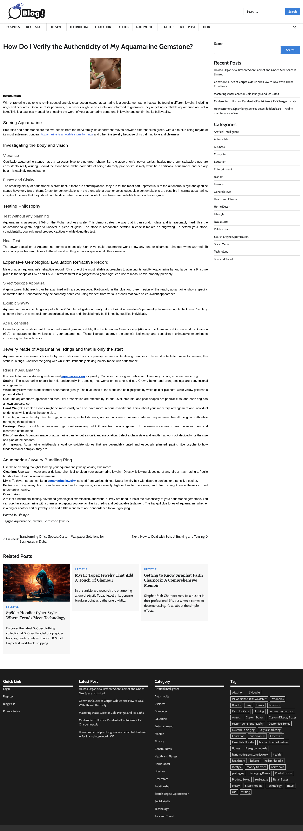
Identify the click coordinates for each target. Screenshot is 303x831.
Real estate (34, 27)
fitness (236, 748)
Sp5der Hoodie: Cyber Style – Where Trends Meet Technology (35, 615)
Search (218, 44)
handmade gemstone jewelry (250, 754)
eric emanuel (257, 736)
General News (222, 192)
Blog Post (187, 27)
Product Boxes (241, 779)
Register (167, 27)
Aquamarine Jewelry (28, 521)
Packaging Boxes (259, 773)
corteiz (236, 717)
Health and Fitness (225, 199)
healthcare (238, 761)
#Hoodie (254, 692)
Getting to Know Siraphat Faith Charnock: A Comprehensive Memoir (173, 580)
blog (248, 705)
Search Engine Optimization (231, 237)
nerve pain (277, 767)
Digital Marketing (270, 730)
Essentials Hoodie (243, 742)
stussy (236, 786)
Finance (218, 184)
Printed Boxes (283, 773)
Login (206, 27)
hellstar (254, 761)
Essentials (276, 736)
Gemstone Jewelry (56, 521)
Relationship (221, 229)
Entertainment (223, 169)
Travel (290, 786)
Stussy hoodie (253, 786)
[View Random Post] (295, 27)
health (277, 754)
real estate (261, 779)
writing (245, 792)
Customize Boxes (279, 723)
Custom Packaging (243, 730)
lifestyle (237, 767)
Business (13, 27)
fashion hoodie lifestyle (273, 742)
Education (103, 27)
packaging (238, 773)
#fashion (237, 692)
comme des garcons (281, 711)
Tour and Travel (223, 259)
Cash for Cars (240, 711)
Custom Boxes (255, 717)
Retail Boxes (280, 779)
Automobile (145, 27)
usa (234, 792)
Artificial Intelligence (226, 132)
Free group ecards (256, 748)
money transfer (256, 767)
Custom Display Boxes (282, 717)
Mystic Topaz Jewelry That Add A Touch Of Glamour (104, 577)
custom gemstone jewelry (247, 723)
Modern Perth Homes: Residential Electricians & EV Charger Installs (255, 101)
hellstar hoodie (273, 761)
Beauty (236, 705)
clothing (259, 711)
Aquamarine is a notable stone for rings (67, 134)
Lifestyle (56, 27)
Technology (79, 27)
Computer (220, 154)
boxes (260, 705)
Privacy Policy (11, 711)
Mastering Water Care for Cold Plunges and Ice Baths (246, 94)
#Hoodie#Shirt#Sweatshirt (249, 699)
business (274, 705)
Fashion (123, 27)
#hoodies (278, 699)
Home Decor (222, 206)
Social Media (221, 244)
